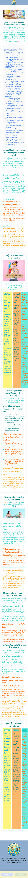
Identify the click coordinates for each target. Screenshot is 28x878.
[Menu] (2, 2)
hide (12, 47)
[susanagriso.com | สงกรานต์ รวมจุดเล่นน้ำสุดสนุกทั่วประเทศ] (14, 2)
